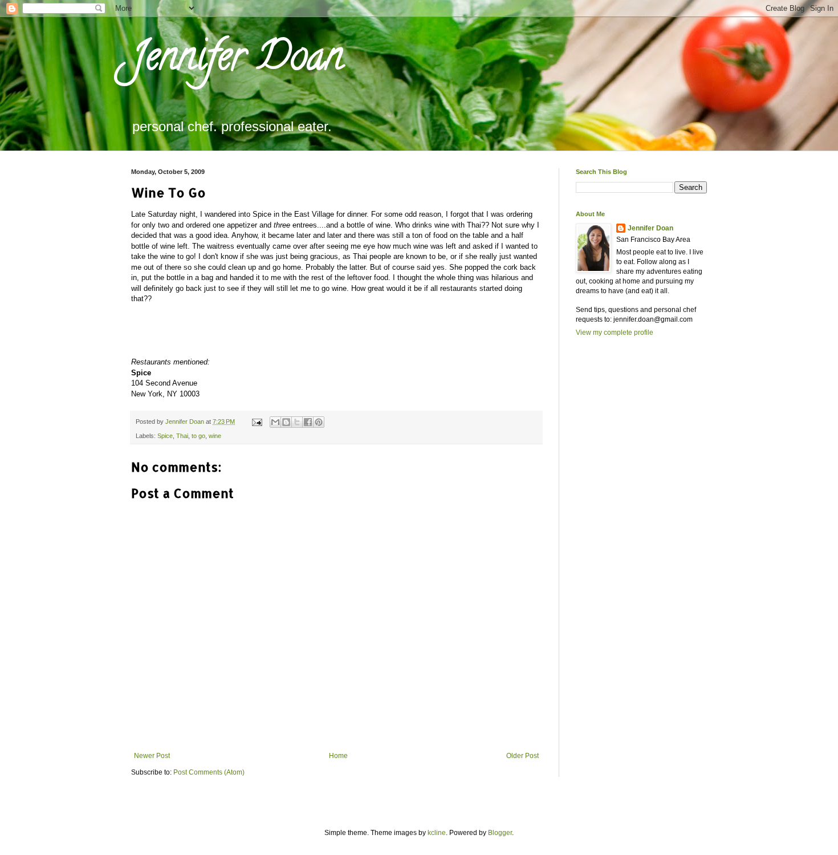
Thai (182, 435)
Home (338, 756)
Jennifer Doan (237, 60)
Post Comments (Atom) (209, 772)
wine (215, 435)
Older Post (522, 756)
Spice (165, 435)
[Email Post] (256, 421)
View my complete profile (614, 333)
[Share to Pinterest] (318, 422)
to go (198, 435)
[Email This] (275, 422)
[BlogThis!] (286, 422)
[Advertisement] (621, 543)
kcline (437, 833)
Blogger (500, 833)
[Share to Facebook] (308, 422)
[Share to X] (297, 422)
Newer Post (152, 756)
